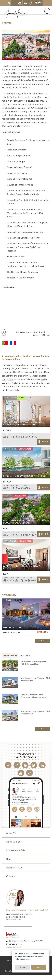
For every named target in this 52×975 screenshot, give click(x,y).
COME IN (44, 442)
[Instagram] (17, 765)
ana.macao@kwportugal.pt (20, 914)
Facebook (14, 3)
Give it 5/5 (44, 332)
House (8, 496)
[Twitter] (33, 765)
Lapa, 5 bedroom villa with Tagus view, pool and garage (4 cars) (24, 521)
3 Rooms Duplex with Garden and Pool (25, 476)
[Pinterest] (25, 765)
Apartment (10, 398)
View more (42, 641)
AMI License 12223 (14, 947)
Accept (39, 967)
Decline (23, 967)
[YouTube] (21, 773)
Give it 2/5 (37, 332)
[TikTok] (31, 3)
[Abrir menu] (47, 11)
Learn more (26, 959)
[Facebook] (8, 765)
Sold (21, 398)
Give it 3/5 (39, 332)
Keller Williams (14, 842)
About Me (11, 833)
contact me (7, 379)
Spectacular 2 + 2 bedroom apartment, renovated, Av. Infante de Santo (24, 423)
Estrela (7, 430)
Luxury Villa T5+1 (12, 628)
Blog (8, 859)
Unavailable (25, 449)
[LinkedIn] (42, 765)
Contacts (10, 876)
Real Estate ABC (14, 867)
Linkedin (25, 3)
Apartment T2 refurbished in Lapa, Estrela (22, 567)
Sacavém (38, 232)
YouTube (19, 3)
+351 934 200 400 (16, 917)
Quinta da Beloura (11, 632)
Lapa (46, 84)
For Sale (18, 600)
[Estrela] (5, 343)
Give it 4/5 (42, 332)
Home (8, 3)
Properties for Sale (15, 850)
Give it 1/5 (34, 332)
